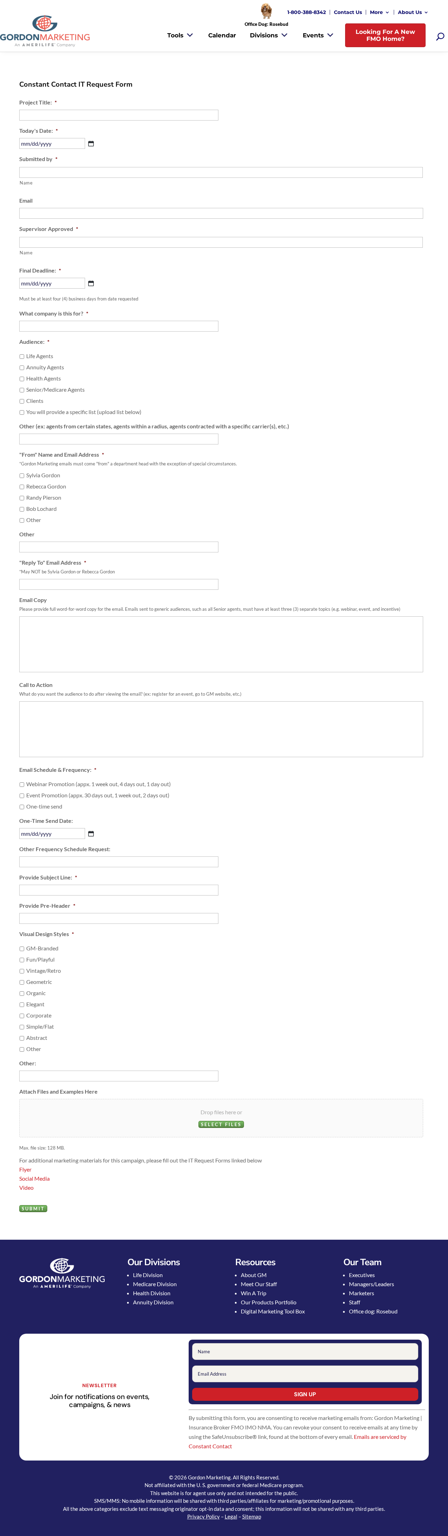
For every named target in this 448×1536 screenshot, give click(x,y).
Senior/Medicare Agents (55, 389)
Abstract (36, 1037)
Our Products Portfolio (268, 1302)
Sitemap (251, 1516)
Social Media (34, 1178)
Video (26, 1187)
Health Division (151, 1293)
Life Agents (39, 356)
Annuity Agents (45, 367)
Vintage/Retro (43, 970)
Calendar (222, 35)
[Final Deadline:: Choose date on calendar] (91, 283)
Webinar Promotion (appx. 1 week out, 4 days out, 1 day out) (98, 784)
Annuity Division (153, 1302)
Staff (354, 1302)
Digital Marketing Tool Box (273, 1311)
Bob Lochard (41, 508)
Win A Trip (253, 1293)
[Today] (91, 143)
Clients (34, 400)
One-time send (44, 806)
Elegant (35, 1004)
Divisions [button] (264, 35)
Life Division (148, 1274)
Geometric (39, 981)
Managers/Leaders (371, 1284)
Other (33, 519)
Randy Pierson (43, 497)
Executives (362, 1274)
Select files (221, 1124)
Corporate (38, 1015)
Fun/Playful (40, 959)
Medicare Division (155, 1284)
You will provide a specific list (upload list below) (83, 411)
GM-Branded (42, 948)
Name (26, 183)
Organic (36, 993)
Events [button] (313, 35)
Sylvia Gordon (43, 475)
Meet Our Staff (259, 1284)
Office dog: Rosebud (373, 1311)
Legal (231, 1516)
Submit (33, 1208)
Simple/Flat (40, 1026)
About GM (254, 1274)
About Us (410, 12)
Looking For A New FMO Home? (385, 35)
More (376, 12)
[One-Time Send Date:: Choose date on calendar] (91, 833)
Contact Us (348, 12)
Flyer (25, 1169)
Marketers (361, 1293)
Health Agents (43, 378)
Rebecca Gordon (46, 486)
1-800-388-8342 (306, 12)
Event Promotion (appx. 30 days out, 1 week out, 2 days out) (97, 795)
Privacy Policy (203, 1516)
